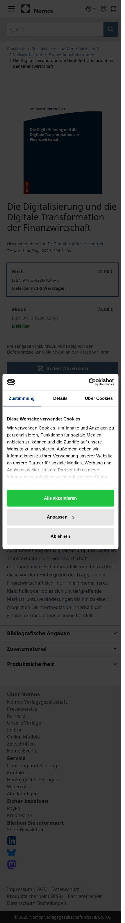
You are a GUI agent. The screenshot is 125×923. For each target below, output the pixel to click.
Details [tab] (60, 397)
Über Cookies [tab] (99, 397)
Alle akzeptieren (60, 497)
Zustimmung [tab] (22, 397)
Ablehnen (60, 535)
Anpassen (57, 516)
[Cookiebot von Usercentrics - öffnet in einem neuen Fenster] (88, 382)
